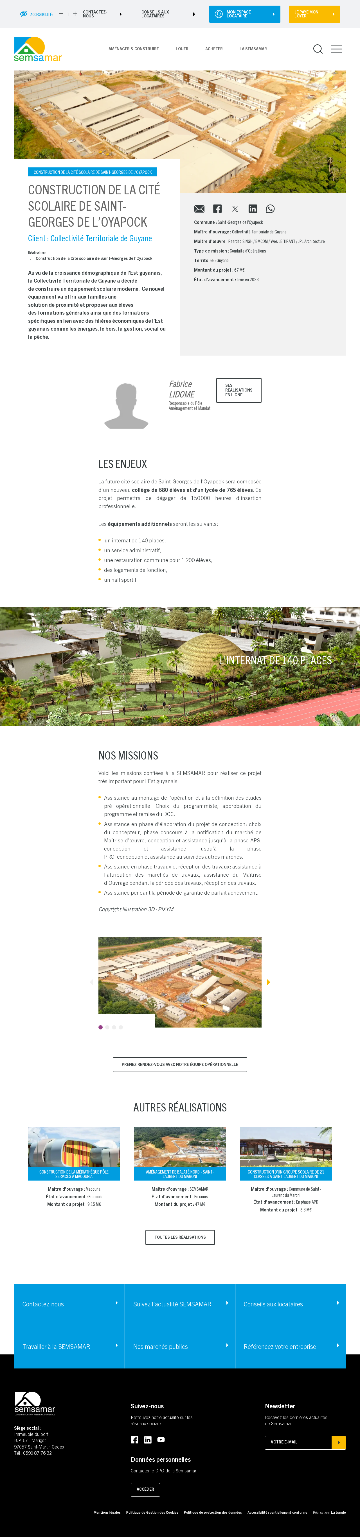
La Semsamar (253, 49)
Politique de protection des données (213, 1513)
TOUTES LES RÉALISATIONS (180, 1238)
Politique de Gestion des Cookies (152, 1513)
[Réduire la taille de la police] (61, 14)
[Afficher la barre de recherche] (318, 49)
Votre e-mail (284, 1443)
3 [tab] (114, 1027)
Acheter (214, 49)
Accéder (145, 1490)
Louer (182, 49)
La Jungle (338, 1513)
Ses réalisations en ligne (239, 390)
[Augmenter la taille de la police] (75, 14)
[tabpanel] (180, 982)
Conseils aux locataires (155, 15)
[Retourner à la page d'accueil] (38, 49)
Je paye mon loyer (306, 15)
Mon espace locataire (239, 15)
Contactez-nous (95, 15)
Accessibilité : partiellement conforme (277, 1513)
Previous (91, 982)
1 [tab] (100, 1027)
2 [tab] (107, 1027)
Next (269, 982)
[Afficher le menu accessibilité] (24, 14)
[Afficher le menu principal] (336, 49)
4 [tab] (121, 1027)
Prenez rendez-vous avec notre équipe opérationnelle (180, 1065)
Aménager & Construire (134, 49)
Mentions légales (107, 1513)
